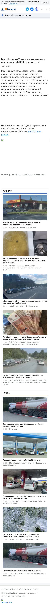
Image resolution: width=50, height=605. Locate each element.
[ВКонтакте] (32, 9)
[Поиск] (42, 9)
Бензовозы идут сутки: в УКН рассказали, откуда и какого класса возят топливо (24, 497)
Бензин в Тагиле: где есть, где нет (18, 15)
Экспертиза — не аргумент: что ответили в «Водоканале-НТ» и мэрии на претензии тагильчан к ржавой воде (25, 260)
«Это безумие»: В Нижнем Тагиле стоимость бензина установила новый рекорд (21, 223)
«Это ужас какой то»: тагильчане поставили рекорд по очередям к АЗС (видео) (25, 302)
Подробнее (14, 4)
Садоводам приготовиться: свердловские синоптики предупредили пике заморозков (21, 535)
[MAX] (36, 9)
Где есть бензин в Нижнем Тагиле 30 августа (21, 460)
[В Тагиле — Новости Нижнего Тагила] (12, 9)
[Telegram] (27, 9)
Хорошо (44, 3)
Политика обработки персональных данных (18, 593)
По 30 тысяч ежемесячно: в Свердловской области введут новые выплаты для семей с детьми (24, 338)
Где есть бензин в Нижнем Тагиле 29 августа (21, 570)
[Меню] (47, 9)
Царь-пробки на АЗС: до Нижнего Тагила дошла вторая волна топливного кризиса (23, 376)
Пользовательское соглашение (13, 596)
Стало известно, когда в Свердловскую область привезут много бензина (23, 425)
